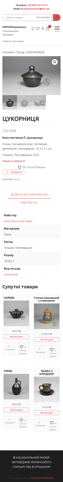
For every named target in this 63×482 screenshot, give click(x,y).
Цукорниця (11, 274)
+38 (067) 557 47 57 (37, 5)
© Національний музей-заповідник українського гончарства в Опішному (31, 462)
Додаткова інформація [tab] (29, 194)
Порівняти (10, 349)
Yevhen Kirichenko (42, 478)
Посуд (20, 52)
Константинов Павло (18, 221)
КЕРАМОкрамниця (14, 26)
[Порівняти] (33, 28)
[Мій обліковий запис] (43, 28)
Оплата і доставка (13, 41)
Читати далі (16, 336)
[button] (55, 62)
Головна (7, 52)
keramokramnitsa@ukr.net (35, 8)
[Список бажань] (38, 28)
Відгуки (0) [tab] (29, 202)
